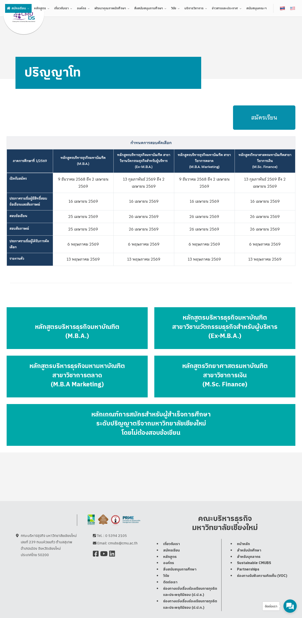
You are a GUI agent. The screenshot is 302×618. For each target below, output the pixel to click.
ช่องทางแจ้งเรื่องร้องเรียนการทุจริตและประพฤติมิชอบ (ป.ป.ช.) (190, 592)
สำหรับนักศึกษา (249, 550)
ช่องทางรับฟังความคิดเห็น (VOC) (262, 576)
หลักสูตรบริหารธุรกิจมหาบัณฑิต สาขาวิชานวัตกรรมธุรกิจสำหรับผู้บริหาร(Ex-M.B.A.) (143, 161)
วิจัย (173, 8)
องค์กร (81, 8)
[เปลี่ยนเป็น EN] (293, 8)
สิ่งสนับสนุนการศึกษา (148, 8)
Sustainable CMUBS (254, 563)
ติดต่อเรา (170, 582)
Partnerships (248, 570)
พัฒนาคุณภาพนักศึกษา (110, 8)
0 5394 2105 (116, 535)
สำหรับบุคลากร (248, 557)
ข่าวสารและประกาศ (225, 8)
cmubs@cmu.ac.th (123, 543)
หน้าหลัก (243, 544)
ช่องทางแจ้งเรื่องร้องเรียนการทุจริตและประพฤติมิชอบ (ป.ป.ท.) (190, 605)
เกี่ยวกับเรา (61, 8)
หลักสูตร (40, 8)
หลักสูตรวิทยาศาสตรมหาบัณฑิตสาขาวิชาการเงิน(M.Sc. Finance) (265, 161)
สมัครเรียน (18, 8)
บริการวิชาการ (194, 8)
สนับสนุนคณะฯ (256, 8)
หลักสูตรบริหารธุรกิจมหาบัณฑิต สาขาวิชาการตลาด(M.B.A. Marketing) (204, 161)
